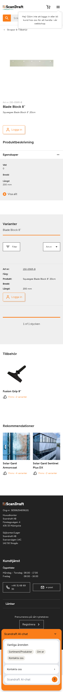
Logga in (16, 129)
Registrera (28, 624)
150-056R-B (29, 269)
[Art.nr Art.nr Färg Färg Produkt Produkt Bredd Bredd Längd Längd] (51, 246)
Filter (14, 246)
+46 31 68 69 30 (18, 587)
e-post (49, 587)
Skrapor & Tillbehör (17, 29)
